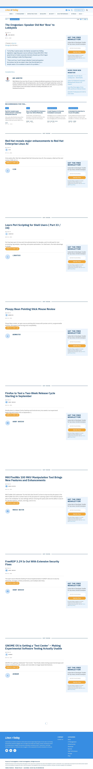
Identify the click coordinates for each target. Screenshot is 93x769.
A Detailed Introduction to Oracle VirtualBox (76, 112)
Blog (80, 13)
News (11, 13)
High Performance (62, 13)
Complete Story (10, 72)
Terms (83, 58)
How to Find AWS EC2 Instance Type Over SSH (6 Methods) (35, 112)
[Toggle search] (87, 10)
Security (51, 13)
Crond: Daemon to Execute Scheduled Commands (55, 112)
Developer (43, 13)
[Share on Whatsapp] (87, 19)
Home (6, 19)
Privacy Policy (72, 59)
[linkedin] (69, 10)
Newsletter (80, 10)
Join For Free (77, 52)
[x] (72, 10)
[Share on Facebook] (80, 19)
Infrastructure (32, 13)
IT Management (20, 13)
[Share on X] (83, 19)
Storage (73, 13)
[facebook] (66, 10)
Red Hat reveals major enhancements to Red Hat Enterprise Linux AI (13, 112)
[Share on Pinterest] (85, 19)
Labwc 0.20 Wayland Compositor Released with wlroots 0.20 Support (76, 82)
